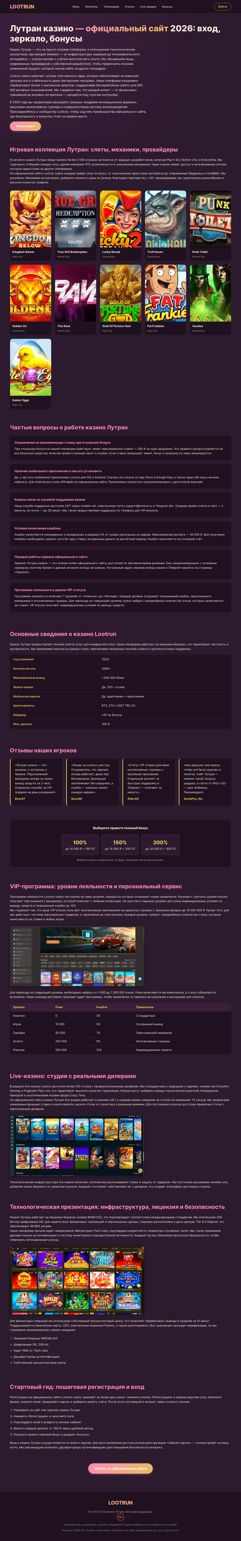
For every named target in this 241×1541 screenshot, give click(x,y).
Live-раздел (148, 6)
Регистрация (25, 126)
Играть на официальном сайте (120, 1468)
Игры (76, 6)
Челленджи (111, 6)
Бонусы (167, 6)
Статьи (129, 6)
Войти (222, 6)
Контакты (91, 6)
